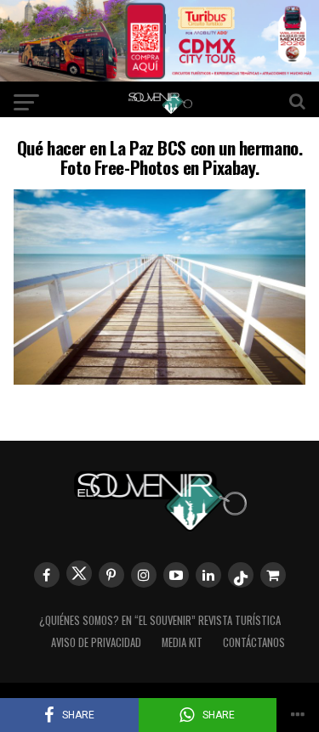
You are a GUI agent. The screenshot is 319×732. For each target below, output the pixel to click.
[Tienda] (273, 575)
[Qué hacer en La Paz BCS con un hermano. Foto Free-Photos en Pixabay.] (160, 379)
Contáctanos (254, 642)
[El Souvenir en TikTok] (240, 575)
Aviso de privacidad (96, 642)
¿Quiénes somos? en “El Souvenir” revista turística (160, 620)
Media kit (182, 642)
